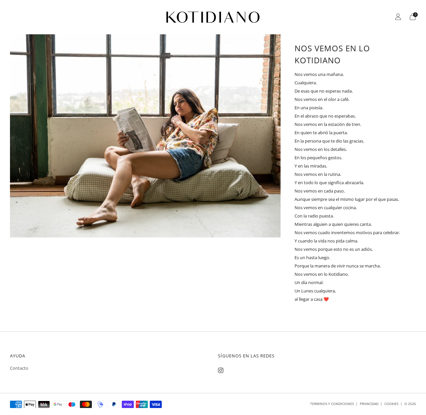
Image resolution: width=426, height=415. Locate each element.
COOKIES (391, 403)
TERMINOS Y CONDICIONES (332, 403)
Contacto (19, 368)
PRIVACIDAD (369, 403)
